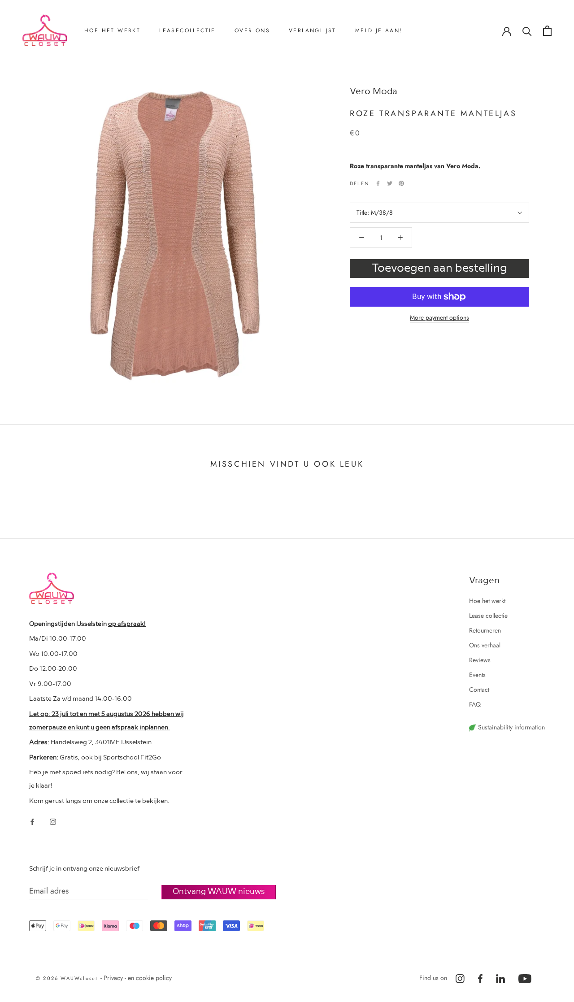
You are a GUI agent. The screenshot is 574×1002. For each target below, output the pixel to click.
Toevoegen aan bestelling (439, 267)
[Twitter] (389, 183)
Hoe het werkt (112, 30)
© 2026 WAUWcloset (68, 978)
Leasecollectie (187, 30)
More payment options (439, 317)
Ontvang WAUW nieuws (219, 890)
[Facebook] (378, 183)
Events (477, 674)
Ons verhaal (262, 76)
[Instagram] (53, 821)
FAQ (475, 704)
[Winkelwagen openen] (547, 31)
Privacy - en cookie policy (138, 977)
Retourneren (112, 76)
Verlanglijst (312, 30)
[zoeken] (527, 30)
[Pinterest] (401, 183)
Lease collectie (488, 615)
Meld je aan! (379, 30)
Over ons (252, 30)
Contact (256, 106)
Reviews (257, 91)
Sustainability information (510, 727)
